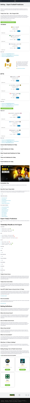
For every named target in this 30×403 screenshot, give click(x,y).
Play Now (7, 369)
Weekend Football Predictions (5, 203)
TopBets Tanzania (15, 400)
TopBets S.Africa (6, 400)
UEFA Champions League (5, 209)
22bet (22, 364)
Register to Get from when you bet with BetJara (10, 55)
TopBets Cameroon (23, 400)
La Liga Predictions (4, 208)
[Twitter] (28, 395)
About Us (11, 401)
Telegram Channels (7, 401)
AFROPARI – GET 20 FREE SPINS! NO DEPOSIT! (8, 22)
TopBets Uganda (19, 400)
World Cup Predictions (5, 216)
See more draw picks (3, 303)
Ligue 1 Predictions (4, 213)
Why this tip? (3, 41)
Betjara (7, 380)
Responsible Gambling (15, 401)
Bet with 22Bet (22, 369)
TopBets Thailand (3, 401)
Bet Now (19, 39)
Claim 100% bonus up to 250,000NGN (7, 108)
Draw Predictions (4, 199)
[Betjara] (7, 378)
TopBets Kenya (2, 400)
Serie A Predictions (4, 212)
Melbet (7, 364)
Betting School (19, 401)
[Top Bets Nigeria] (15, 1)
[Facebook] (26, 395)
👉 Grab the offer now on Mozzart (20, 68)
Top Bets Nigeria (17, 399)
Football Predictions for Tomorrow (6, 200)
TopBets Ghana (10, 400)
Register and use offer (8, 56)
